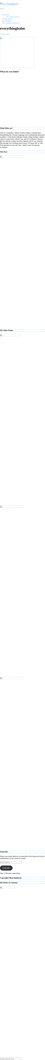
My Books (8, 19)
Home (7, 15)
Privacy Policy (14, 17)
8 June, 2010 (4, 34)
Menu (2, 9)
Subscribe (6, 868)
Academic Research (12, 23)
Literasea (8, 21)
